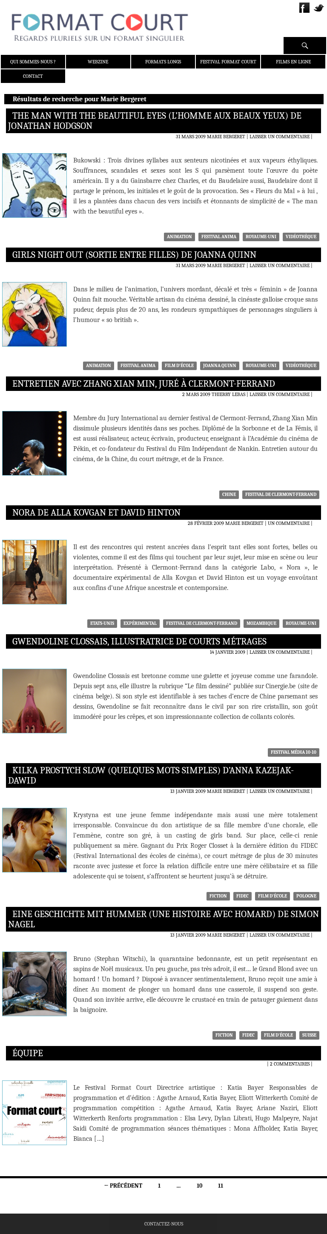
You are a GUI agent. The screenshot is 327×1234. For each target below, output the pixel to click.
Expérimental (140, 623)
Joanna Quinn (219, 365)
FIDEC (242, 896)
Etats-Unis (102, 623)
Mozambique (261, 623)
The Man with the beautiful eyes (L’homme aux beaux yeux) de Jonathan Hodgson (154, 120)
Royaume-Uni (261, 236)
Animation (179, 236)
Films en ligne (293, 62)
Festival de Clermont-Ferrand (280, 494)
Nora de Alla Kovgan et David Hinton (96, 512)
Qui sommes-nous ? (33, 62)
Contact (33, 76)
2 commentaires (290, 1064)
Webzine (98, 62)
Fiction (218, 896)
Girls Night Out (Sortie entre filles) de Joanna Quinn (134, 254)
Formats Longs (163, 62)
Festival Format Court (228, 62)
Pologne (306, 896)
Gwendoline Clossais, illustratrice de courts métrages (139, 641)
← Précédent (123, 1185)
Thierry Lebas (228, 394)
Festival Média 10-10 (293, 752)
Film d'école (179, 365)
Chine (229, 494)
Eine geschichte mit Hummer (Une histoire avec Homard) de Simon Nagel (163, 919)
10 (199, 1185)
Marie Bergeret (226, 137)
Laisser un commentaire (280, 137)
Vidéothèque (301, 236)
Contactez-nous (163, 1224)
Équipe (27, 1053)
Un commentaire (289, 523)
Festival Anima (218, 236)
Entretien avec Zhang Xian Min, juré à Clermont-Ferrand (143, 383)
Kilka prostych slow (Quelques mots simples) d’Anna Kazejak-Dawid (151, 775)
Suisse (309, 1035)
